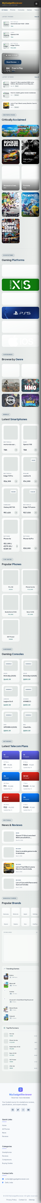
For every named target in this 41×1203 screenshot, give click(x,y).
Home (5, 10)
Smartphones (7, 1152)
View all (37, 16)
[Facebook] (13, 1110)
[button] (3, 71)
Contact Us (23, 1200)
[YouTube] (28, 1110)
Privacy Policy (11, 1200)
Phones (12, 10)
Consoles (21, 10)
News (4, 1133)
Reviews (5, 1136)
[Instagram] (23, 1110)
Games (29, 10)
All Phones (6, 1129)
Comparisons (7, 1159)
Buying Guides (7, 1163)
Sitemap (32, 1200)
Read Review (30, 62)
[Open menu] (36, 3)
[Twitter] (18, 1110)
